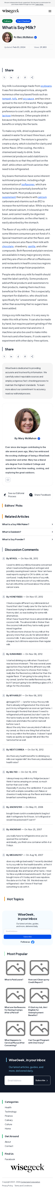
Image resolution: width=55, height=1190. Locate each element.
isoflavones (27, 184)
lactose (6, 115)
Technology (11, 1111)
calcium (42, 197)
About (8, 1141)
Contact (9, 1146)
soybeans (46, 85)
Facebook (10, 1159)
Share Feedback (42, 494)
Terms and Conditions (23, 1186)
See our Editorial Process (16, 495)
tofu (14, 98)
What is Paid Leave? (14, 979)
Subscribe (27, 937)
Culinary (9, 1120)
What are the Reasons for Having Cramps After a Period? (15, 1010)
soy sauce (28, 98)
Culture (8, 1124)
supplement (9, 197)
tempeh (6, 98)
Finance (9, 1115)
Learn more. (39, 4)
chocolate (8, 246)
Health (8, 1107)
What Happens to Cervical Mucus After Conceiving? (15, 1043)
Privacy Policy (7, 1186)
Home (8, 1128)
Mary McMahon (25, 37)
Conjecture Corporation (30, 1182)
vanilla (31, 246)
